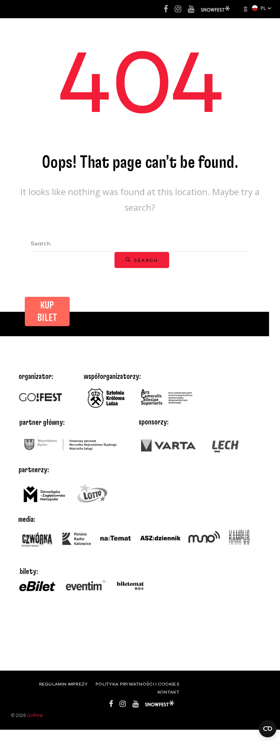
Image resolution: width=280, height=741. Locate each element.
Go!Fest (35, 715)
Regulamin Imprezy (63, 684)
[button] (262, 8)
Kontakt (168, 692)
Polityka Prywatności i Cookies (137, 684)
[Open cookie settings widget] (267, 728)
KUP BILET (47, 311)
